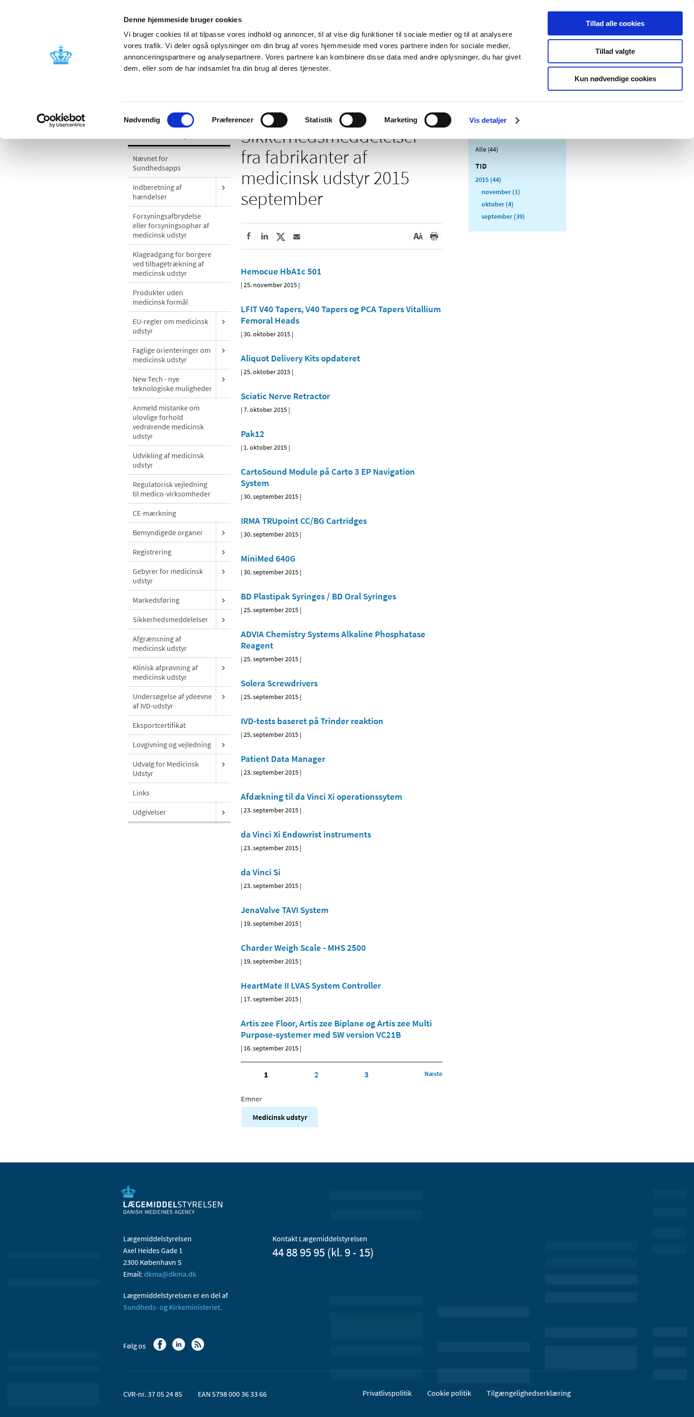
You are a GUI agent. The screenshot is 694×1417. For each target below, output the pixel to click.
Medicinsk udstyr (280, 1117)
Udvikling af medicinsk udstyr (168, 460)
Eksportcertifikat (159, 725)
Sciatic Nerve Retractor (285, 395)
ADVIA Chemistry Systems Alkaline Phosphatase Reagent (333, 639)
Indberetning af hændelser (157, 191)
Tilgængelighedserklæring (529, 1393)
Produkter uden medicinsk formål (160, 297)
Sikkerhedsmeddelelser (170, 619)
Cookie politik (449, 1393)
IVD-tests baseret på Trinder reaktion (312, 720)
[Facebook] (160, 1349)
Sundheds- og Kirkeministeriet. (172, 1307)
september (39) (503, 216)
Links (141, 792)
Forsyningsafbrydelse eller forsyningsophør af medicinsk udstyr (171, 225)
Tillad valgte (615, 51)
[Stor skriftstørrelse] (417, 236)
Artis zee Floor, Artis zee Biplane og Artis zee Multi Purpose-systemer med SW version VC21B (336, 1028)
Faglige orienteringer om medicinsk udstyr (172, 354)
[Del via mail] (296, 236)
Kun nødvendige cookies (615, 79)
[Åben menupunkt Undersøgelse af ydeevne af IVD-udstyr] (223, 696)
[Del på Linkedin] (264, 236)
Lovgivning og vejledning (172, 744)
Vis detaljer (488, 120)
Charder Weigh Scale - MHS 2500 (303, 947)
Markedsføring (156, 600)
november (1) (501, 192)
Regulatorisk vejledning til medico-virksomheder (172, 488)
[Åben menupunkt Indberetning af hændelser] (223, 187)
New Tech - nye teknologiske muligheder (172, 383)
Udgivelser (149, 812)
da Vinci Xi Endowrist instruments (306, 834)
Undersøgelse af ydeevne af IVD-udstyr (172, 700)
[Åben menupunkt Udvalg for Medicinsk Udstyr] (223, 763)
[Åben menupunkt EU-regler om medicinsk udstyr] (223, 321)
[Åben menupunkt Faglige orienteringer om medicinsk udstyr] (223, 350)
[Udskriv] (433, 236)
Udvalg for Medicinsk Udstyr (166, 768)
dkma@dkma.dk (170, 1274)
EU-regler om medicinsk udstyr (170, 325)
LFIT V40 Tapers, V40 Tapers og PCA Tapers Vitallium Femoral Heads (341, 314)
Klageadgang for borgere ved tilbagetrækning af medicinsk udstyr (172, 263)
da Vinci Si (260, 872)
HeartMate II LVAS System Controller (311, 985)
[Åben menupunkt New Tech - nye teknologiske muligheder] (223, 378)
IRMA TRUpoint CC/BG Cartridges (304, 520)
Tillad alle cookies (615, 23)
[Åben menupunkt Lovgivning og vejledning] (223, 744)
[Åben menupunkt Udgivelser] (223, 811)
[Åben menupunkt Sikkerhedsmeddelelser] (223, 619)
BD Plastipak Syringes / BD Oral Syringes (318, 596)
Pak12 (252, 433)
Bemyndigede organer (168, 532)
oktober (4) (498, 204)
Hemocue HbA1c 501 (281, 271)
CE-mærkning (154, 513)
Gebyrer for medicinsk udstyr (168, 575)
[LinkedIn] (179, 1349)
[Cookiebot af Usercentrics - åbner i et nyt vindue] (61, 120)
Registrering (152, 551)
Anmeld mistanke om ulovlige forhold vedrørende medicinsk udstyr (168, 422)
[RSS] (198, 1349)
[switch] (274, 120)
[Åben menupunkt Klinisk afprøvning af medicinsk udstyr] (223, 667)
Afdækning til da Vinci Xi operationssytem (321, 796)
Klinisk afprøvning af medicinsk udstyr (165, 672)
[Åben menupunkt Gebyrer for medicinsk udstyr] (223, 571)
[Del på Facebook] (248, 236)
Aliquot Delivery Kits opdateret (300, 358)
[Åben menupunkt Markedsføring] (223, 599)
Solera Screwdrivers (279, 683)
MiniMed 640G (268, 558)
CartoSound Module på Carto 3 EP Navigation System (328, 477)
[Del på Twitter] (280, 236)
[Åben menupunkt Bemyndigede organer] (223, 532)
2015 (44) (488, 179)
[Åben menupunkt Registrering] (223, 551)
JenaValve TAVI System (285, 909)
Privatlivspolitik (387, 1393)
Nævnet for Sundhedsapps (157, 163)
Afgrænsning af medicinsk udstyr (160, 643)
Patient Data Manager (283, 758)
